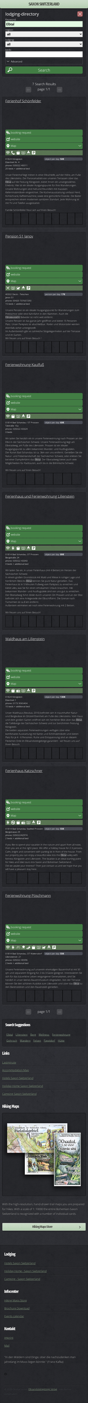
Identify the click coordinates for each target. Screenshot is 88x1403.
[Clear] (80, 14)
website (15, 139)
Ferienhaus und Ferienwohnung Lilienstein (39, 496)
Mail (6, 1345)
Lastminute (9, 1062)
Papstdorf (49, 1040)
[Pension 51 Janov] (44, 252)
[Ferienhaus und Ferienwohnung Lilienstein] (44, 512)
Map (13, 146)
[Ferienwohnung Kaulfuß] (44, 380)
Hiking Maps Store (42, 1227)
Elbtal (9, 1034)
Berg (33, 1034)
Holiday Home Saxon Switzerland (22, 1086)
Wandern (25, 1040)
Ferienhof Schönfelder (23, 100)
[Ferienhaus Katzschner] (44, 786)
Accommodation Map (15, 1070)
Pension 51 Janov (19, 236)
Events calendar (14, 1316)
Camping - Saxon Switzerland (22, 1279)
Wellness (44, 1034)
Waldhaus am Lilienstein (25, 638)
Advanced (16, 61)
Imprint (8, 1338)
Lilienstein (22, 1034)
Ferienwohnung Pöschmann (28, 895)
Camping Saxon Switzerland (19, 1094)
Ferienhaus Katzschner (24, 770)
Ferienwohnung (61, 1034)
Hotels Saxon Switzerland (17, 1078)
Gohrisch (11, 1040)
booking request (21, 132)
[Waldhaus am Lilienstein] (44, 654)
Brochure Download (16, 1308)
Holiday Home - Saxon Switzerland (25, 1271)
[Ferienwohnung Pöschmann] (44, 911)
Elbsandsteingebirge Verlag (42, 1389)
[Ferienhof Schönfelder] (44, 116)
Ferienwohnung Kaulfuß (24, 364)
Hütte (61, 1040)
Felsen (37, 1040)
